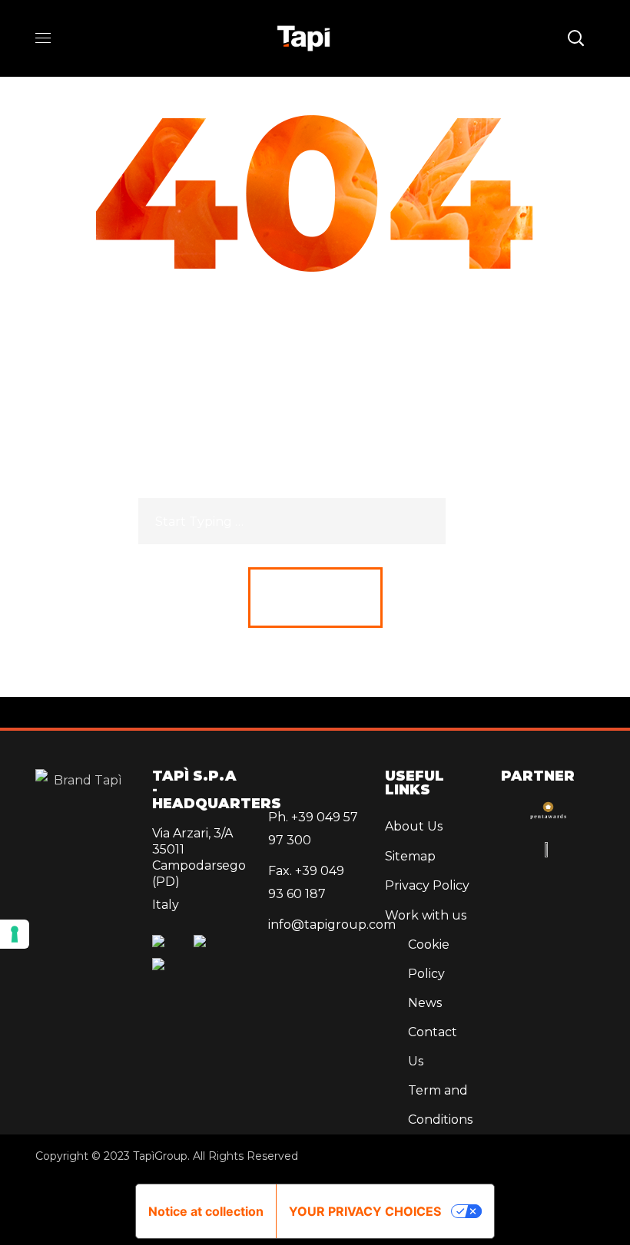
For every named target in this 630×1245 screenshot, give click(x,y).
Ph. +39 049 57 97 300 (313, 828)
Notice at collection (206, 1211)
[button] (575, 38)
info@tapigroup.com (315, 924)
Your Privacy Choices (365, 1211)
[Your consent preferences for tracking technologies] (14, 934)
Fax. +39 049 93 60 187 (306, 882)
